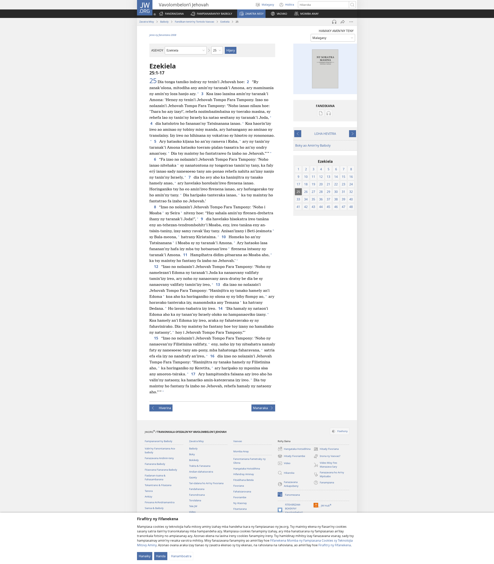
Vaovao (237, 441)
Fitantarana (240, 509)
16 (212, 356)
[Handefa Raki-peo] (334, 22)
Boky (192, 454)
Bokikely (194, 460)
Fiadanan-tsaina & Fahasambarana (155, 477)
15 (156, 338)
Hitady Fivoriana (326, 449)
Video (192, 512)
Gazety (193, 477)
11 (185, 255)
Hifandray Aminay (243, 474)
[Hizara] (342, 22)
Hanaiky (145, 556)
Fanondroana (197, 494)
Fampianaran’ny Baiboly (158, 441)
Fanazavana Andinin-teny (159, 458)
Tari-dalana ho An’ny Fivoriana (206, 483)
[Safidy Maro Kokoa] (351, 22)
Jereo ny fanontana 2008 (162, 35)
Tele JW (193, 506)
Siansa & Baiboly (154, 508)
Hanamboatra (181, 556)
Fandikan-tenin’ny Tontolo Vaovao (194, 21)
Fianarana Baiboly (155, 464)
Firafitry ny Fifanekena (334, 545)
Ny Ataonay (240, 503)
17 (193, 374)
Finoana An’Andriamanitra (159, 502)
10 (224, 237)
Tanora (149, 491)
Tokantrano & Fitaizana (158, 485)
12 (156, 266)
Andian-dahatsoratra (201, 471)
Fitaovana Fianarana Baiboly (161, 469)
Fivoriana (238, 485)
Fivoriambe (239, 497)
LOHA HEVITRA (325, 134)
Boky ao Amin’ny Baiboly (313, 145)
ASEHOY (157, 50)
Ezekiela (224, 21)
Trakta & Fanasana (199, 466)
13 (218, 284)
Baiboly (164, 21)
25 (153, 81)
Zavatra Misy (146, 21)
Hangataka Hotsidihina (246, 468)
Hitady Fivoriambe (291, 456)
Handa (161, 556)
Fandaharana (196, 489)
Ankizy (148, 496)
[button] (211, 13)
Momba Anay (241, 451)
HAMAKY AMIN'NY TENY (336, 31)
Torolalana (195, 500)
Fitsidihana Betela (243, 480)
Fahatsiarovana (242, 491)
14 (220, 308)
